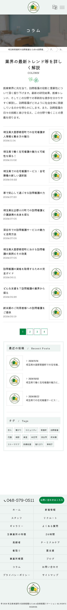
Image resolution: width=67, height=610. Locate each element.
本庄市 (34, 437)
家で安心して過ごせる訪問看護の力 (24, 193)
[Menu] (62, 7)
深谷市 (44, 437)
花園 (10, 437)
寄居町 (44, 430)
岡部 (18, 437)
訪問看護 (54, 430)
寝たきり (39, 444)
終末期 (54, 437)
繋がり (18, 430)
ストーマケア (14, 444)
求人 (10, 430)
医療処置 (27, 444)
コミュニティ (31, 430)
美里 (25, 437)
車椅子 (50, 444)
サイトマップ (50, 575)
